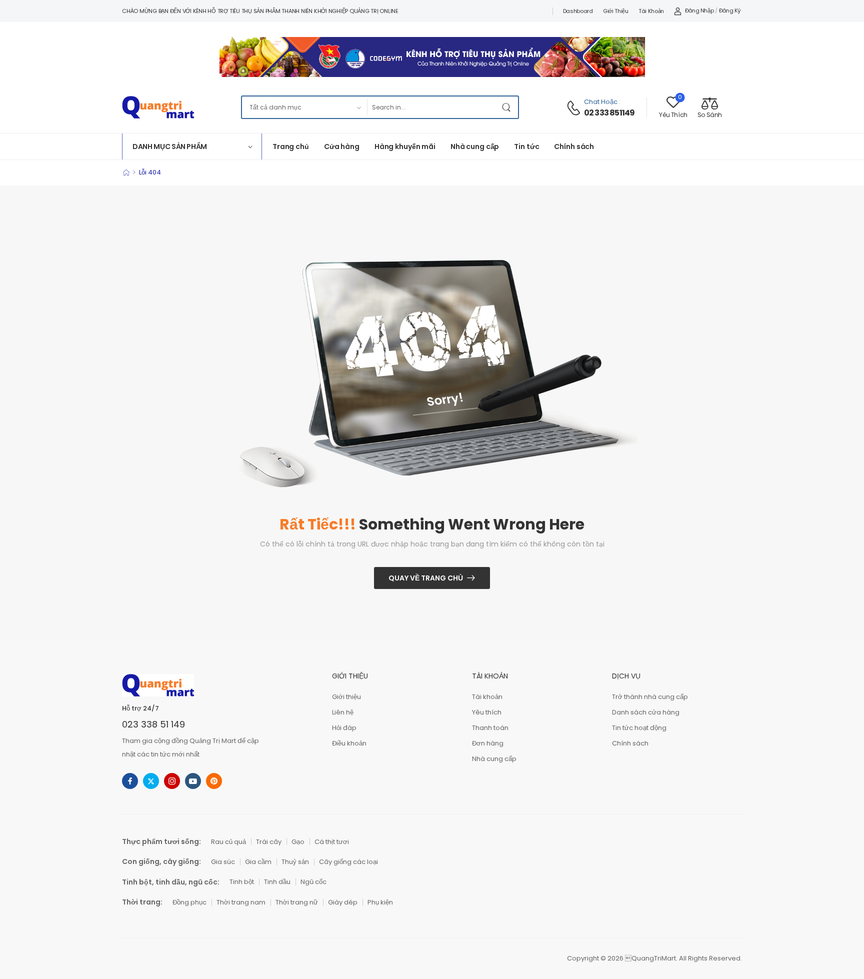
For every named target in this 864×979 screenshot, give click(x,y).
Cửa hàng (342, 147)
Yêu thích (487, 712)
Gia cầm (258, 861)
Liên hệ (343, 712)
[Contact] (575, 108)
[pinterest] (214, 781)
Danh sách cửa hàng (646, 712)
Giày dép (343, 902)
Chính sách (574, 147)
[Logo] (158, 107)
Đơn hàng (488, 743)
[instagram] (172, 781)
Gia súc (223, 861)
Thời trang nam (241, 902)
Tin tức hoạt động (639, 727)
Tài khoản (651, 11)
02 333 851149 (609, 113)
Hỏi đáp (344, 727)
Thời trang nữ (297, 902)
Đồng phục (189, 902)
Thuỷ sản (295, 861)
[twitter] (151, 781)
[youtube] (193, 781)
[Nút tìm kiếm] (508, 107)
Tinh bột (242, 881)
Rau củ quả (228, 841)
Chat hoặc (601, 101)
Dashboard (578, 11)
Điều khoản (349, 743)
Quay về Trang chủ (425, 578)
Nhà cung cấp (474, 147)
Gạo (298, 841)
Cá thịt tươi (331, 841)
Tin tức (526, 147)
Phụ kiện (380, 902)
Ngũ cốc (313, 881)
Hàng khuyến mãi (405, 147)
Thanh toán (490, 727)
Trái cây (269, 841)
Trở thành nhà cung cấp (650, 697)
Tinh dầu (277, 881)
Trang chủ (290, 147)
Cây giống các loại (348, 861)
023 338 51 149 (153, 724)
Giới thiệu (615, 11)
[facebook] (130, 781)
